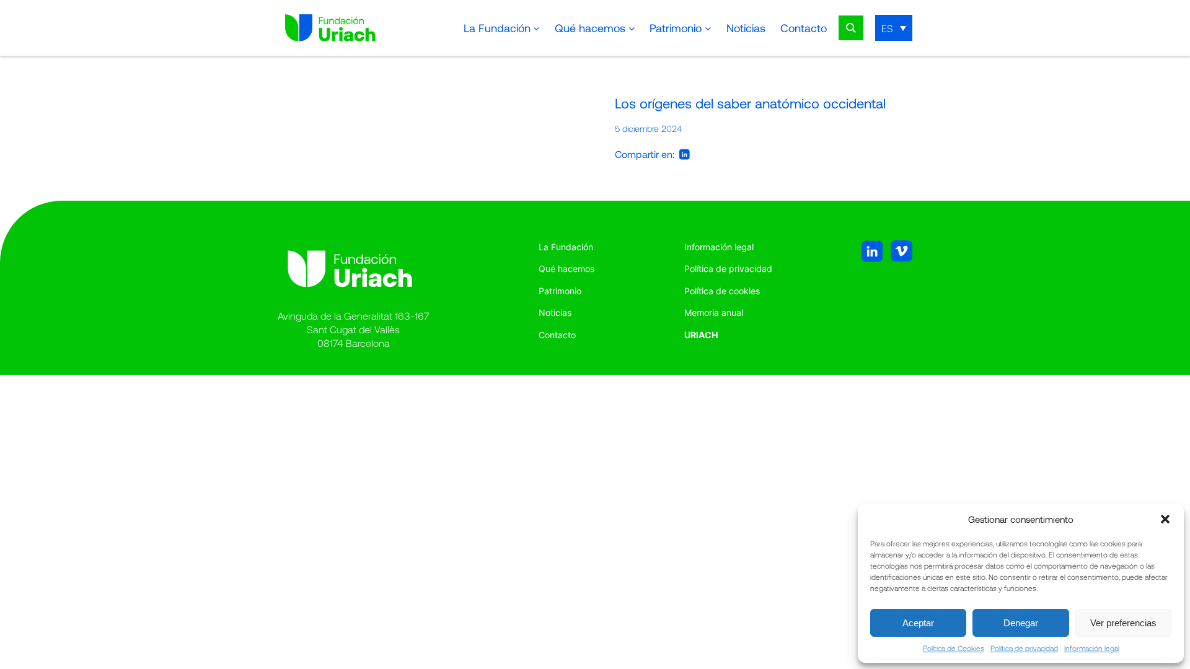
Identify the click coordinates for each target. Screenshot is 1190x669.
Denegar (1020, 623)
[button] (1165, 519)
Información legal (1091, 648)
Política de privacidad (1024, 648)
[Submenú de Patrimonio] (708, 28)
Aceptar (918, 623)
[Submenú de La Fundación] (536, 28)
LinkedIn (684, 154)
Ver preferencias (1123, 623)
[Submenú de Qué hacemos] (631, 28)
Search (851, 27)
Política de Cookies (953, 648)
